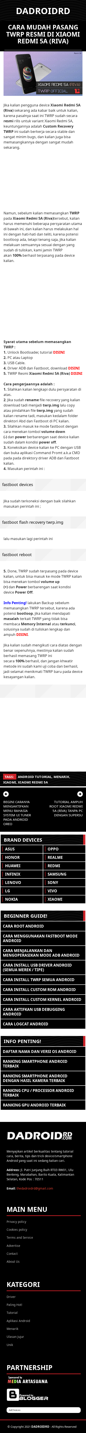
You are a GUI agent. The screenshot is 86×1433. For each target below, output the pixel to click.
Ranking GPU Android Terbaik (34, 1105)
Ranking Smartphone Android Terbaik (35, 1064)
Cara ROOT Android (23, 926)
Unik (10, 1345)
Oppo (53, 849)
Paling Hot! (14, 1305)
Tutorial (12, 1312)
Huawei (13, 865)
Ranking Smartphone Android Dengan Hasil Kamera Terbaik (35, 1078)
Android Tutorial (35, 776)
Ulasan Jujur (15, 1337)
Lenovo (13, 882)
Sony (53, 882)
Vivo (52, 890)
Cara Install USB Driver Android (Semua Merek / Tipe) (37, 967)
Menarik (61, 776)
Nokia (11, 899)
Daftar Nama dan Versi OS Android (40, 1051)
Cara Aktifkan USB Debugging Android (34, 1012)
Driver (11, 1297)
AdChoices (15, 1410)
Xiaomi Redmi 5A (33, 782)
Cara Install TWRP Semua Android (39, 979)
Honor (12, 857)
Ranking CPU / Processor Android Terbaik (38, 1093)
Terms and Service (20, 1237)
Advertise (13, 1246)
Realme (55, 857)
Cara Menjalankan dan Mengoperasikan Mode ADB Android (41, 953)
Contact (12, 1253)
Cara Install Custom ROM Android (39, 989)
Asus (10, 849)
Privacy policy (16, 1222)
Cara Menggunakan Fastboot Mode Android (40, 938)
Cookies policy (17, 1229)
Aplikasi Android (18, 1321)
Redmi (54, 865)
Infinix (12, 874)
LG (7, 890)
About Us (13, 1261)
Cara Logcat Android (25, 1023)
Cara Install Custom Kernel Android (42, 999)
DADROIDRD (43, 11)
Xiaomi (9, 782)
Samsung (57, 874)
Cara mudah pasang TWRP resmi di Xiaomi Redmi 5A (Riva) (43, 34)
